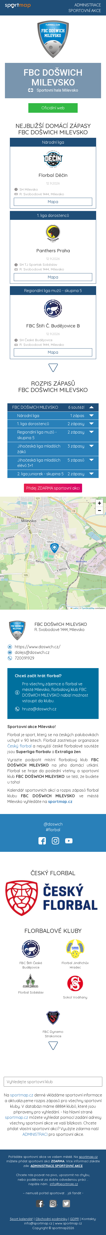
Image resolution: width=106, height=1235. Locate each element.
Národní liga (50, 415)
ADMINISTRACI (35, 1134)
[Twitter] (66, 1203)
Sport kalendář (21, 1219)
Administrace (87, 4)
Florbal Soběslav (31, 992)
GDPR (74, 1219)
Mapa (53, 201)
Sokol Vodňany (75, 997)
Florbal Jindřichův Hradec (75, 964)
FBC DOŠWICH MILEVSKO (48, 407)
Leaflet (75, 608)
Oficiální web (53, 107)
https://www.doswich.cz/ (37, 646)
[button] (54, 548)
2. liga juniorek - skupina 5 (50, 473)
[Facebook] (40, 1203)
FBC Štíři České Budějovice (30, 964)
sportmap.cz (21, 1095)
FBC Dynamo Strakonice (53, 1033)
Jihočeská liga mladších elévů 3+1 (50, 463)
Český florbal (19, 746)
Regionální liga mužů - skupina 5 (50, 435)
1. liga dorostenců (50, 423)
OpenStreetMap (88, 608)
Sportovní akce (85, 10)
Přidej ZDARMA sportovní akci (53, 488)
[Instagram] (53, 1203)
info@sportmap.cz (64, 1184)
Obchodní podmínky (51, 1219)
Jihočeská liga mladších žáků (50, 449)
